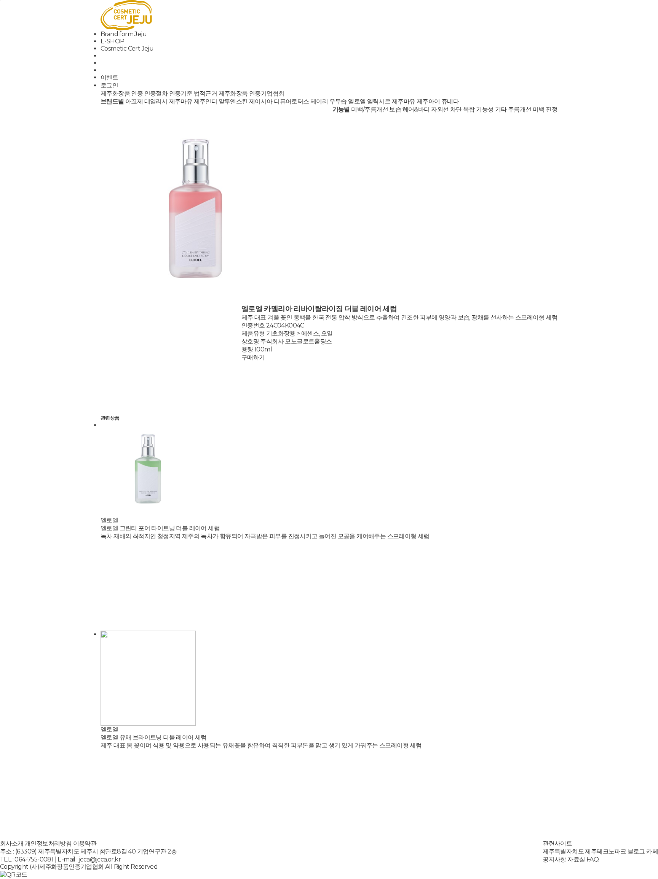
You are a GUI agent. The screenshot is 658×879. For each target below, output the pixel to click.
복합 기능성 (478, 109)
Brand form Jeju (124, 34)
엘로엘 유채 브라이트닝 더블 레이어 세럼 (154, 737)
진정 (551, 109)
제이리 (319, 101)
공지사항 (554, 859)
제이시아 (261, 101)
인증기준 (181, 93)
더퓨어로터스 (291, 101)
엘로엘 (357, 101)
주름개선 (520, 109)
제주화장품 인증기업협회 (251, 93)
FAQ (592, 859)
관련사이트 (557, 843)
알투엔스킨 (233, 101)
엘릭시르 (379, 101)
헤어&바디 (416, 109)
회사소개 (12, 843)
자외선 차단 (446, 109)
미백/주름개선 (369, 109)
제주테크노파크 (605, 851)
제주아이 (428, 101)
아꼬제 (134, 101)
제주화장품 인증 (122, 93)
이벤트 (109, 77)
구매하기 (253, 357)
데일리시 (156, 101)
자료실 (576, 859)
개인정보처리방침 (48, 843)
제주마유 (181, 101)
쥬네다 (450, 101)
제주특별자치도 (563, 851)
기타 (501, 109)
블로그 (636, 851)
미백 (539, 109)
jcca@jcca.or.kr (100, 859)
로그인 (109, 85)
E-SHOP (112, 41)
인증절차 (156, 93)
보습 (395, 109)
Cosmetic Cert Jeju (127, 48)
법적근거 (205, 93)
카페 (652, 851)
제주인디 (205, 101)
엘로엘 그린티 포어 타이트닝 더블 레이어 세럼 (160, 528)
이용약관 (85, 843)
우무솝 (338, 101)
